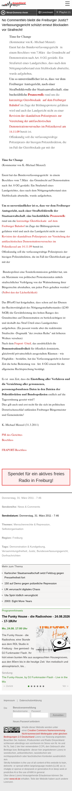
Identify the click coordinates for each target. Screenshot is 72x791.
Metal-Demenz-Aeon (17, 12)
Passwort (36, 711)
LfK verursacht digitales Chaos (22, 589)
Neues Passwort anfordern (26, 721)
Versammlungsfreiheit (14, 551)
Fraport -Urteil (22, 343)
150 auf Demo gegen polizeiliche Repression (30, 583)
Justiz (32, 551)
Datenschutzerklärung (31, 700)
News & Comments (29, 506)
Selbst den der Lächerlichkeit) (20, 292)
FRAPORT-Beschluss (14, 450)
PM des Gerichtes (12, 435)
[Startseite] (24, 4)
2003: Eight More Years (18, 601)
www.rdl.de (14, 779)
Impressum (9, 700)
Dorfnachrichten (11, 555)
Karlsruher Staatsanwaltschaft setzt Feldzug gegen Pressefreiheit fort (34, 575)
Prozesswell (35, 94)
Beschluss (7, 440)
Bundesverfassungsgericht (52, 551)
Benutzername (20, 711)
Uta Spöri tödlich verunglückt (21, 595)
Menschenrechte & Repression (32, 524)
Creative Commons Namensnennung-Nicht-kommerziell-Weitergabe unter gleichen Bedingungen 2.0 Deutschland (35, 733)
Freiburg (18, 537)
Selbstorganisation (12, 528)
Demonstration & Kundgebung (27, 546)
